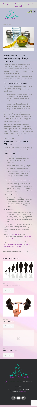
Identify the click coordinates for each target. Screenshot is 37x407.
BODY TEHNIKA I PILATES (10, 350)
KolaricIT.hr (23, 391)
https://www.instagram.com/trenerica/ (14, 246)
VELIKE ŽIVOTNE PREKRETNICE (11, 286)
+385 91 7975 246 (27, 381)
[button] (34, 11)
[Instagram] (23, 398)
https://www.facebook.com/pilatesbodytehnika (16, 244)
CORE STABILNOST (8, 321)
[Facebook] (13, 398)
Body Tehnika (15, 234)
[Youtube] (18, 398)
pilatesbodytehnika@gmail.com (13, 381)
